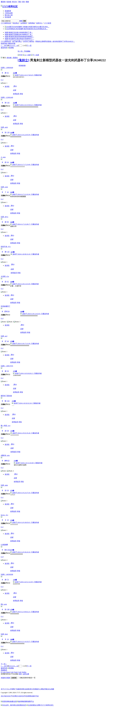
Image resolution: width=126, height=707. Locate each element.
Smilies (24, 672)
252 (8, 401)
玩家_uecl (4, 336)
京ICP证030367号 (7, 696)
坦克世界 (8, 17)
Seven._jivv (4, 515)
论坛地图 (51, 689)
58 (8, 431)
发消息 (7, 86)
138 (8, 132)
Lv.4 (2, 557)
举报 (21, 94)
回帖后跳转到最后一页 (27, 678)
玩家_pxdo (4, 187)
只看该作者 (38, 75)
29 (5, 579)
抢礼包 (14, 2)
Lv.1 (2, 80)
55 (5, 609)
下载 (19, 2)
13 (14, 45)
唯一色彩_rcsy (5, 425)
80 (8, 222)
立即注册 (26, 674)
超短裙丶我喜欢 (12, 57)
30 (8, 490)
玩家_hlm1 (4, 634)
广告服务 (18, 689)
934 (8, 311)
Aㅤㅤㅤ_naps (3, 157)
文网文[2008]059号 (19, 696)
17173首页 (47, 23)
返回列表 (4, 47)
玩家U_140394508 (7, 574)
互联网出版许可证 (32, 696)
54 (5, 102)
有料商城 (31, 23)
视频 (27, 2)
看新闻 (3, 2)
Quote (16, 672)
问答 (23, 2)
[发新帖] (10, 47)
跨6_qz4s (4, 604)
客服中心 (38, 689)
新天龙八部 (9, 15)
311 (5, 550)
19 (5, 222)
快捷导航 (4, 43)
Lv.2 (2, 467)
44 (8, 341)
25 (5, 162)
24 (8, 639)
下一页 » (4, 664)
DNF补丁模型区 (28, 41)
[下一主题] (35, 55)
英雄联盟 (8, 11)
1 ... (2, 45)
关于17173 (4, 689)
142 (8, 102)
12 (12, 45)
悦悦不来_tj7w (6, 246)
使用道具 (16, 94)
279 (5, 311)
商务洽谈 (24, 689)
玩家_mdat (4, 485)
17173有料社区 (6, 23)
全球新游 (23, 23)
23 (5, 281)
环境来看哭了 (5, 306)
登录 (20, 674)
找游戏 (8, 2)
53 (5, 132)
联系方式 (31, 689)
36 (8, 371)
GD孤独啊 (4, 544)
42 (8, 192)
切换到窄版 (11, 43)
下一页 (29, 45)
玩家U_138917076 (7, 366)
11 (11, 45)
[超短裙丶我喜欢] (1, 57)
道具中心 (39, 23)
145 (8, 252)
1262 (8, 550)
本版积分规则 (5, 678)
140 (5, 460)
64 (8, 162)
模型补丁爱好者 (6, 396)
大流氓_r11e (5, 276)
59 (5, 252)
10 (9, 45)
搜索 (21, 21)
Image (8, 672)
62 (8, 73)
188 (8, 609)
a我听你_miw (5, 455)
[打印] (20, 55)
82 (5, 401)
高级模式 (4, 670)
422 (8, 460)
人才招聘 (11, 689)
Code (19, 672)
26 (5, 73)
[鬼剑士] (23, 60)
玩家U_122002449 (7, 97)
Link (11, 672)
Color (4, 672)
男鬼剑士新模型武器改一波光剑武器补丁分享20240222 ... (55, 41)
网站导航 (44, 689)
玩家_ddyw (4, 217)
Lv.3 (2, 318)
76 (8, 579)
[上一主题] (27, 55)
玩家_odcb (4, 127)
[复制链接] (22, 65)
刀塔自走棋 (9, 13)
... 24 (16, 45)
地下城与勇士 (17, 41)
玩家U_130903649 (7, 67)
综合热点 (16, 23)
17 (5, 341)
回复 (14, 90)
